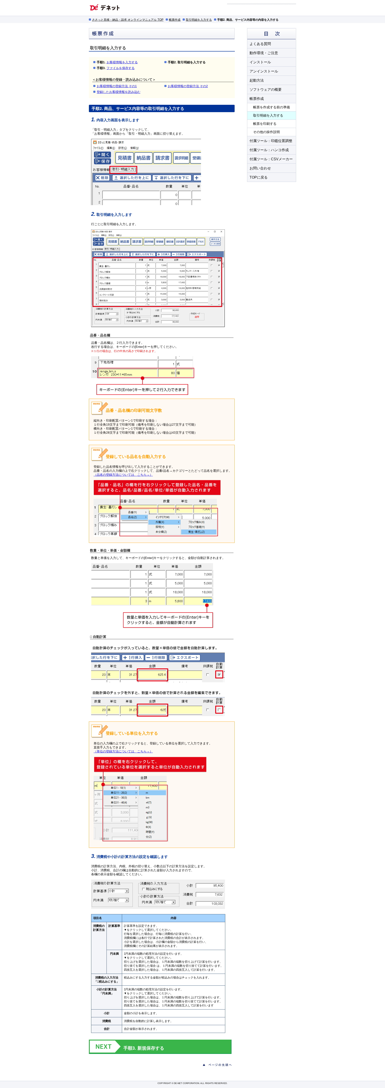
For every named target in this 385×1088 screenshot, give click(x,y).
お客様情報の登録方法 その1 (117, 86)
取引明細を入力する (199, 19)
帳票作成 (174, 19)
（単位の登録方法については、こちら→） (123, 751)
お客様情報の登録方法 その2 (188, 86)
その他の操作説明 (266, 132)
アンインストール (264, 71)
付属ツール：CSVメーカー (271, 159)
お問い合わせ (260, 168)
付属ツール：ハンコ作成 (269, 150)
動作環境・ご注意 (264, 53)
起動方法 (257, 80)
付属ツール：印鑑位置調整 (271, 141)
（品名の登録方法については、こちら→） (123, 474)
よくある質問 (260, 44)
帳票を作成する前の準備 (271, 107)
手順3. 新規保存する (143, 1048)
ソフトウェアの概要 (266, 89)
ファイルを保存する (120, 68)
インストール (260, 62)
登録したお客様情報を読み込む (118, 92)
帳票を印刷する (264, 124)
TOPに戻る (259, 177)
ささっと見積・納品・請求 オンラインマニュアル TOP (128, 19)
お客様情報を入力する (122, 62)
